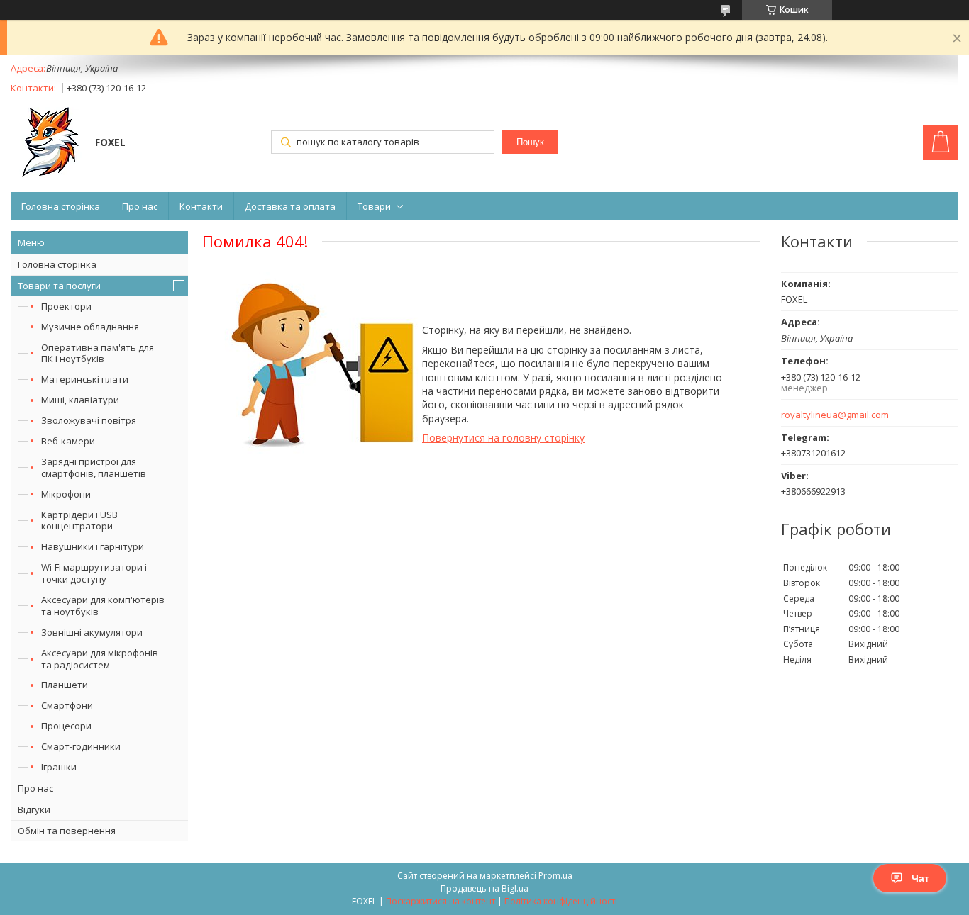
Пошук (530, 142)
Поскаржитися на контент (440, 901)
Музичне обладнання (90, 326)
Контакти (201, 206)
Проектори (66, 306)
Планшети (64, 684)
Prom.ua (555, 876)
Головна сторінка (60, 206)
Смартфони (67, 705)
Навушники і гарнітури (92, 546)
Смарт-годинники (81, 746)
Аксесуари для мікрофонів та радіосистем (99, 658)
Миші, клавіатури (80, 399)
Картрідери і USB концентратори (79, 520)
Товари (374, 206)
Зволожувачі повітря (88, 420)
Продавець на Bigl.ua (484, 888)
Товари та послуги (59, 285)
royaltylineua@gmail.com (835, 415)
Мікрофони (66, 494)
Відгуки (34, 809)
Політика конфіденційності (560, 901)
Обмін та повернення (67, 830)
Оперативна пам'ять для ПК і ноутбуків (97, 353)
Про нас (139, 206)
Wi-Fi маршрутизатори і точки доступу (94, 573)
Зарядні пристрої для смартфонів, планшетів (93, 467)
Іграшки (59, 766)
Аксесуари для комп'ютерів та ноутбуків (103, 605)
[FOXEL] (46, 144)
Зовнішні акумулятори (92, 632)
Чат (920, 878)
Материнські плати (84, 379)
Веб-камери (68, 440)
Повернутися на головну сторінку (503, 437)
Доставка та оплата (290, 206)
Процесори (66, 725)
